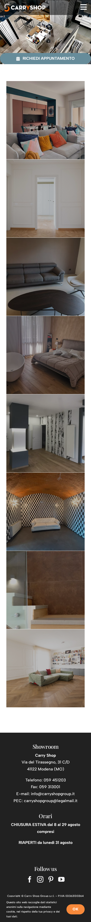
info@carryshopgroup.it (53, 793)
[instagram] (40, 879)
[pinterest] (51, 879)
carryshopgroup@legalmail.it (50, 800)
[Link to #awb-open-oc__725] (83, 7)
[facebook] (29, 879)
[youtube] (61, 879)
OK (76, 909)
